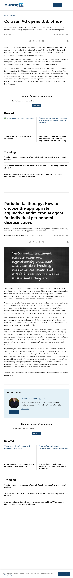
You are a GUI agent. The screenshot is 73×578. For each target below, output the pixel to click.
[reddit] (40, 41)
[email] (43, 41)
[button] (5, 5)
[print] (68, 41)
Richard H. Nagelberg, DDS (14, 235)
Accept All (64, 574)
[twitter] (36, 41)
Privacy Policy (8, 575)
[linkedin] (33, 41)
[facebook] (30, 41)
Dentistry (7, 198)
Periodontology (9, 15)
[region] (36, 574)
